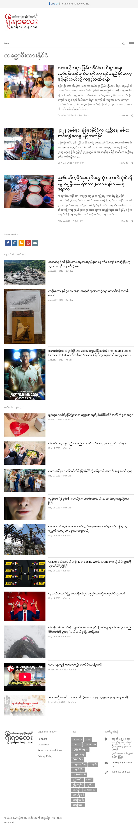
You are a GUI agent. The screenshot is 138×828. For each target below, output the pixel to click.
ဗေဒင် (89, 779)
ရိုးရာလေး (23, 818)
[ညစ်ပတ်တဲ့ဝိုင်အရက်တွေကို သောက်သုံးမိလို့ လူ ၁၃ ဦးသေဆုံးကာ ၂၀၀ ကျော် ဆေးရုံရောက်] (29, 177)
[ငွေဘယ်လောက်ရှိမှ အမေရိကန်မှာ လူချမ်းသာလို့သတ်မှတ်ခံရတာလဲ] (24, 594)
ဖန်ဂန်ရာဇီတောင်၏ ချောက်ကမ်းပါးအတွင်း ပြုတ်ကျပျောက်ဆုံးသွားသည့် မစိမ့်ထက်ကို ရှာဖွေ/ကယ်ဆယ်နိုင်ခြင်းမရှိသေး (91, 629)
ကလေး (76, 744)
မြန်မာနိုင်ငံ (78, 784)
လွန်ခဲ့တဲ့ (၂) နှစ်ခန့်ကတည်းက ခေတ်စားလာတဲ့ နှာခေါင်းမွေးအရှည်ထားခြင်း (88, 501)
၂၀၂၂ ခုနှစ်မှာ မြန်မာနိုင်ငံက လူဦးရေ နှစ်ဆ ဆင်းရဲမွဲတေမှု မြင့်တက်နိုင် (94, 133)
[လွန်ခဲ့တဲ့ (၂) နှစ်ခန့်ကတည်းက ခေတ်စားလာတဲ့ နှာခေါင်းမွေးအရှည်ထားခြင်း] (24, 499)
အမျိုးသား (78, 804)
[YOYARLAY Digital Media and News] (69, 21)
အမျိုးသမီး (78, 799)
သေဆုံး (76, 789)
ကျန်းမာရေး (79, 754)
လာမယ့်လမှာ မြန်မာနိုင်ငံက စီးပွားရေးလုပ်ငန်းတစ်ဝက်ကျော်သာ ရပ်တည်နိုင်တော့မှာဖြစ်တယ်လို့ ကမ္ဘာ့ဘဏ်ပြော (95, 73)
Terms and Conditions (50, 750)
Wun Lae (69, 360)
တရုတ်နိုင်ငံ (78, 769)
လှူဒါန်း (90, 784)
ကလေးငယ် (90, 744)
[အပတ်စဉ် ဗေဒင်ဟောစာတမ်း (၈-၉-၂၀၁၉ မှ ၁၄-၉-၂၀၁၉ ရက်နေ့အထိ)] (24, 698)
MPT (88, 739)
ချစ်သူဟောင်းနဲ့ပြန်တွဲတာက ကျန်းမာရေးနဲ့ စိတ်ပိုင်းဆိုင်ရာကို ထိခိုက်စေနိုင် (90, 415)
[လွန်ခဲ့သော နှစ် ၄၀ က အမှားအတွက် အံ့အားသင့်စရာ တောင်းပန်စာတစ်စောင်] (24, 291)
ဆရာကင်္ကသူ (79, 764)
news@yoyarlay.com (122, 764)
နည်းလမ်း (77, 779)
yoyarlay (78, 221)
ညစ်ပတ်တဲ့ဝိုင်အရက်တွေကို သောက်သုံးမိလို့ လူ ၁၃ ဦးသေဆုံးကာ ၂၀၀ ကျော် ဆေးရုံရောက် (95, 183)
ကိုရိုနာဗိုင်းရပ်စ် (80, 749)
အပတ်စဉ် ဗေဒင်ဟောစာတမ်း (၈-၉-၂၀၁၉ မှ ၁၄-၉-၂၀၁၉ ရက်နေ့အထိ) (88, 697)
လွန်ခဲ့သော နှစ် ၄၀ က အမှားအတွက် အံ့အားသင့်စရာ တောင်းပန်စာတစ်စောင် (88, 293)
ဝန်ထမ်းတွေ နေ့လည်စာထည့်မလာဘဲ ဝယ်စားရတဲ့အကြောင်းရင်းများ (87, 443)
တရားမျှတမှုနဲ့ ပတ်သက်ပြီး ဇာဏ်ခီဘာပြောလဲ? (75, 664)
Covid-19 (77, 739)
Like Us (54, 4)
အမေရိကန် (78, 794)
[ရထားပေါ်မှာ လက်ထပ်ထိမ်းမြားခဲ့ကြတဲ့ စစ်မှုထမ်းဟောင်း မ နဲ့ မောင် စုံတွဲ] (24, 471)
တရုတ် (93, 764)
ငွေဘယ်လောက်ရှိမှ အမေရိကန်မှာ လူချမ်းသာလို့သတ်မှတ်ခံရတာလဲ (86, 593)
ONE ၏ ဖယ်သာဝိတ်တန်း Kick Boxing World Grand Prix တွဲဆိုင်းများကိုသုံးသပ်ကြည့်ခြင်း (89, 564)
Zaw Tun (69, 271)
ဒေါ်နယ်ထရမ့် (79, 774)
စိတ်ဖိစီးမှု (78, 759)
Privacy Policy (45, 756)
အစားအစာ (89, 789)
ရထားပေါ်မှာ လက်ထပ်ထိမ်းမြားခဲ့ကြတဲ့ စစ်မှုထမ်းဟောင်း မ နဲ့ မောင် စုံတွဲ (90, 471)
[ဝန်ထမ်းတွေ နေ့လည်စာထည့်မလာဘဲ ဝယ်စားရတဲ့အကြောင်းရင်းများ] (24, 444)
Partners (42, 739)
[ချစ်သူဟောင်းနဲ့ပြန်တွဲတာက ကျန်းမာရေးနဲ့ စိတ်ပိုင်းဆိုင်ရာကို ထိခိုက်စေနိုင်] (24, 415)
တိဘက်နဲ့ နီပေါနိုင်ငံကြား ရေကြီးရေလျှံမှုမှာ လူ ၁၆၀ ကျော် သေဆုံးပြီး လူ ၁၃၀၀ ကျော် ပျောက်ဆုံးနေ (89, 264)
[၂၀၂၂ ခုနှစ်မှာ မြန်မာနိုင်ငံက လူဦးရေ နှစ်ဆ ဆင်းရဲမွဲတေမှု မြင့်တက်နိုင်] (29, 130)
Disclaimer (43, 745)
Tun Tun (83, 115)
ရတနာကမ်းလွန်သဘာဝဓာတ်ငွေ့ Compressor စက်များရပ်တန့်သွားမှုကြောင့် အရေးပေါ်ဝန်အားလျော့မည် (87, 528)
